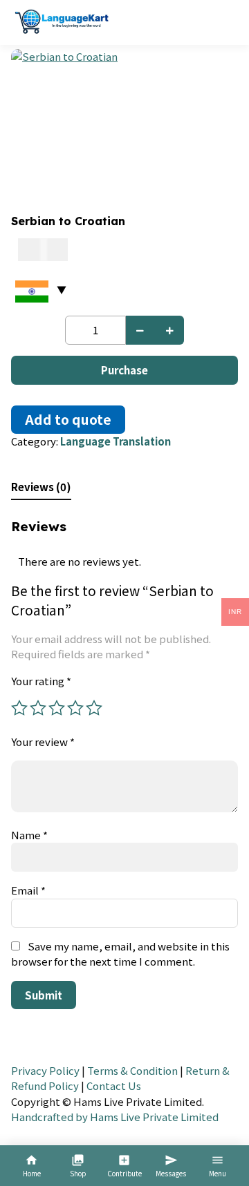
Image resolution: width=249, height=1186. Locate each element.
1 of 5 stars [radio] (19, 708)
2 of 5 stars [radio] (38, 708)
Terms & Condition (132, 1070)
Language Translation (115, 441)
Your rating (41, 680)
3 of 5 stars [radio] (56, 708)
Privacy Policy (45, 1070)
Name (29, 835)
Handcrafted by (49, 1116)
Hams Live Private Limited (154, 1116)
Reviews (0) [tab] (41, 486)
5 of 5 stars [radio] (94, 708)
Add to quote (68, 419)
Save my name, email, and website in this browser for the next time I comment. (120, 954)
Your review (43, 741)
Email (28, 890)
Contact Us (113, 1085)
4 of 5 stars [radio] (75, 708)
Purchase (124, 370)
